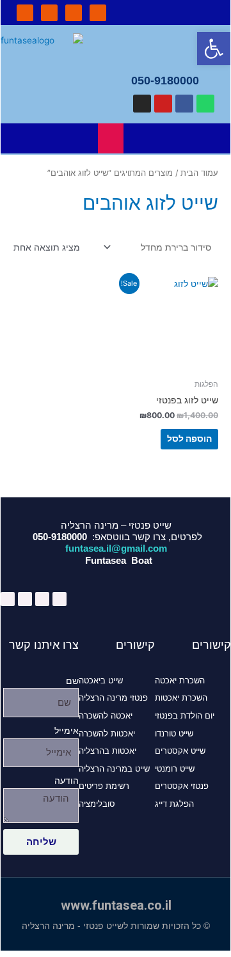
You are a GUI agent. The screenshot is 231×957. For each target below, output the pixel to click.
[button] (173, 12)
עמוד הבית (199, 173)
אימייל (66, 731)
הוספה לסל (189, 438)
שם (72, 681)
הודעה (66, 780)
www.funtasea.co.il (116, 905)
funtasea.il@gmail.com (116, 548)
